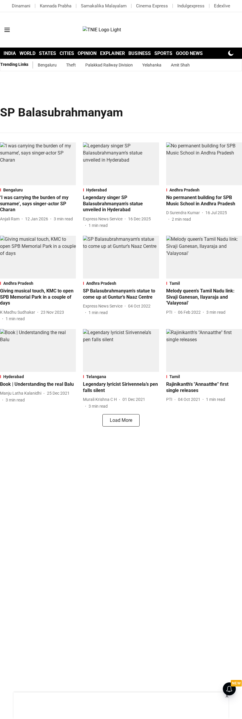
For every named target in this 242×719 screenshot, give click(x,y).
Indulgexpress (191, 6)
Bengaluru (47, 65)
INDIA (10, 53)
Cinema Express (152, 6)
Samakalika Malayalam (104, 6)
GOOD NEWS (189, 53)
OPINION (87, 53)
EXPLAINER (112, 53)
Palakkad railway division (109, 65)
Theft (71, 65)
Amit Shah (180, 65)
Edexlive (222, 6)
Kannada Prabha (55, 6)
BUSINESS (139, 53)
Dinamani (21, 6)
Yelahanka (151, 65)
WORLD (27, 53)
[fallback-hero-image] (38, 163)
